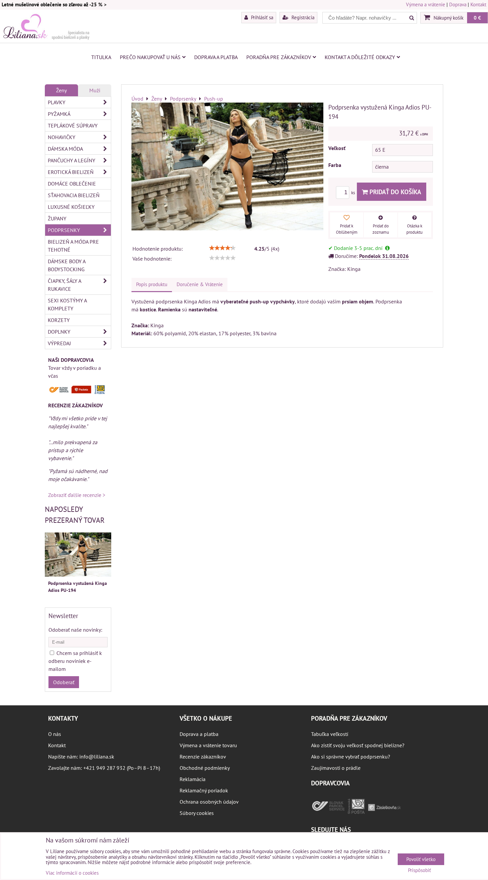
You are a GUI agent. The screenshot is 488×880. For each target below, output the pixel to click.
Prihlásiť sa (261, 17)
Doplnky (59, 331)
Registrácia (302, 17)
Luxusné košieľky (71, 206)
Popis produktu (151, 284)
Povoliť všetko (421, 859)
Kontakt (478, 4)
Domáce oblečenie (72, 183)
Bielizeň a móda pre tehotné (73, 245)
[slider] (222, 248)
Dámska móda (65, 148)
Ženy (61, 90)
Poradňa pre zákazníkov (278, 57)
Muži (94, 90)
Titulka (101, 57)
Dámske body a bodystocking (67, 265)
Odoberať (63, 682)
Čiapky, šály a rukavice (64, 285)
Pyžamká (59, 114)
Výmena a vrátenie (425, 4)
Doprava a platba (216, 57)
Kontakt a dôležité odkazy (360, 57)
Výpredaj (59, 343)
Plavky (56, 102)
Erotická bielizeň (71, 172)
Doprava (457, 4)
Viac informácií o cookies (72, 873)
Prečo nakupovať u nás (150, 57)
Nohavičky (61, 137)
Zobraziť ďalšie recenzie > (76, 495)
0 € (477, 17)
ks (353, 193)
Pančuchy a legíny (71, 160)
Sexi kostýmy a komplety (67, 304)
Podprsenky (64, 230)
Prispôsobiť (419, 870)
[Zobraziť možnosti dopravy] (78, 392)
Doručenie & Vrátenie (200, 284)
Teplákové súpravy (73, 125)
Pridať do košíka (394, 192)
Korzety (59, 320)
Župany (57, 218)
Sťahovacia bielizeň (74, 195)
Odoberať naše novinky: (75, 629)
